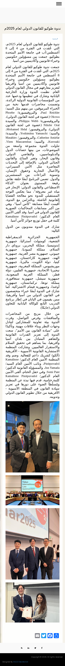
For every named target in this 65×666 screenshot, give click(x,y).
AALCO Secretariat (20, 662)
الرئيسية (55, 39)
